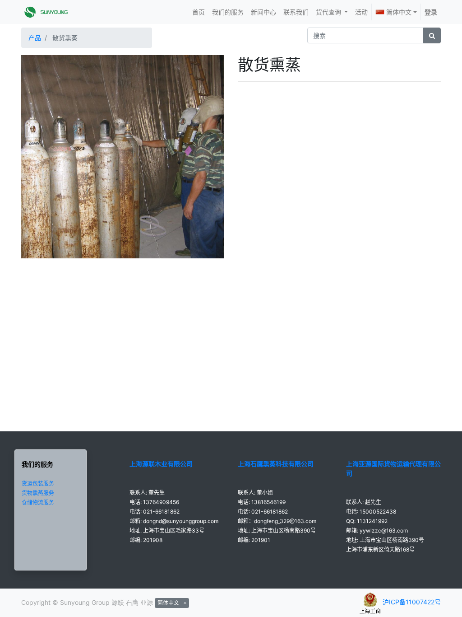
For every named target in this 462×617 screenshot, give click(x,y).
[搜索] (432, 35)
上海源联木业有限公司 (161, 463)
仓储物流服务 (38, 502)
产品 (34, 38)
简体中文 (398, 12)
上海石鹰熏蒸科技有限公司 (276, 463)
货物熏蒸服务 (38, 493)
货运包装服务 (38, 483)
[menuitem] (198, 12)
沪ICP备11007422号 (412, 602)
